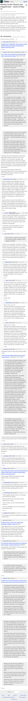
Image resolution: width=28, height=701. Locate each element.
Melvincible (6, 179)
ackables (6, 456)
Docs (3, 695)
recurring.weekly (4, 14)
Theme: (9, 691)
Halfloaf (5, 468)
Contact (15, 695)
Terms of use (14, 699)
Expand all (22, 36)
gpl (4, 520)
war (9, 14)
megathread (12, 14)
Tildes (6, 1)
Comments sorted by (4, 39)
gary (5, 233)
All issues (13, 697)
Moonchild (5, 41)
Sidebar (25, 1)
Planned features (6, 697)
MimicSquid (7, 492)
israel (4, 13)
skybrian (5, 52)
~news (11, 1)
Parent (20, 179)
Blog (9, 695)
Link (16, 41)
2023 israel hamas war (20, 13)
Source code (23, 695)
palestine (8, 13)
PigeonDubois (7, 482)
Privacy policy (22, 697)
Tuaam (4, 444)
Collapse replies (15, 36)
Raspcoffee (6, 541)
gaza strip (12, 13)
